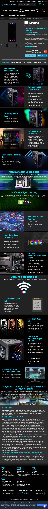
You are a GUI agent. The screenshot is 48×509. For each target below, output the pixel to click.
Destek (39, 1)
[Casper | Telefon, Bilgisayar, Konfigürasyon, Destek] (8, 4)
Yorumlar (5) (38, 62)
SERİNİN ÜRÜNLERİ (42, 55)
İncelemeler (28, 62)
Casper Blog (27, 1)
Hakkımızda (44, 1)
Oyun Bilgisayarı (9, 18)
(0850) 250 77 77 (9, 493)
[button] (1, 45)
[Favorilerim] (42, 4)
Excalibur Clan (34, 1)
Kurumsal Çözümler (14, 1)
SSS (45, 62)
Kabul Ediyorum (42, 504)
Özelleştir (30, 55)
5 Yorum (35, 46)
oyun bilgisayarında (24, 436)
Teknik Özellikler (16, 62)
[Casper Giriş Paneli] (46, 4)
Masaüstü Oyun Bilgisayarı (19, 18)
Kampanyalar (21, 1)
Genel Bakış (5, 62)
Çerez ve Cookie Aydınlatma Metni (17, 506)
